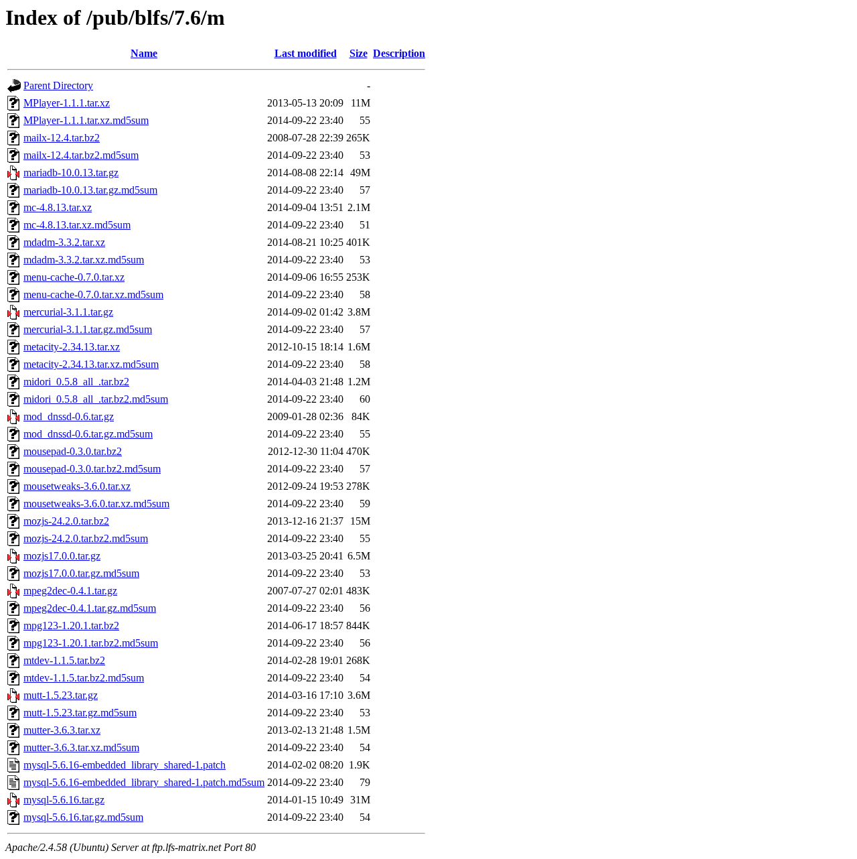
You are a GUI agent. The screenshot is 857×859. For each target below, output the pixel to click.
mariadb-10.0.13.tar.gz (71, 172)
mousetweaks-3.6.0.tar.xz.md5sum (96, 503)
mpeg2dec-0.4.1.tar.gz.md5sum (89, 608)
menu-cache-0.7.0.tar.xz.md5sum (93, 294)
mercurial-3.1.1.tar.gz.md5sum (87, 329)
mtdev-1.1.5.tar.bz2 (64, 660)
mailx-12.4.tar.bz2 (61, 137)
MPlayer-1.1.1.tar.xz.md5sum (86, 120)
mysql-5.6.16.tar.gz (63, 799)
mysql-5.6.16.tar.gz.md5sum (83, 817)
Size (358, 53)
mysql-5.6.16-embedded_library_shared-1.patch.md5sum (143, 782)
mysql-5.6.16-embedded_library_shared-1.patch (124, 765)
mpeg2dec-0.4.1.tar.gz (70, 590)
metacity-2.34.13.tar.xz (71, 346)
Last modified (306, 53)
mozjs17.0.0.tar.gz (61, 555)
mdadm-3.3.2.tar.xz (64, 242)
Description (399, 53)
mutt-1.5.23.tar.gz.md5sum (80, 712)
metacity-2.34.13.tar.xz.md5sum (91, 364)
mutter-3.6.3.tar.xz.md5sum (81, 747)
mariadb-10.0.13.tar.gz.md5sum (90, 190)
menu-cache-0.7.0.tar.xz (74, 277)
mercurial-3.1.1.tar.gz (68, 312)
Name (144, 53)
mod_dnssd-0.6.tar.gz (68, 416)
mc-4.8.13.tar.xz (57, 207)
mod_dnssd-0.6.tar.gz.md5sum (88, 434)
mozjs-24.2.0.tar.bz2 (66, 521)
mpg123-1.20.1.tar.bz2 (71, 625)
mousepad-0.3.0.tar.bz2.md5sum (92, 468)
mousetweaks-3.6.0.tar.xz (77, 486)
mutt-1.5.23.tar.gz (60, 695)
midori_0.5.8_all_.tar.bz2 (76, 381)
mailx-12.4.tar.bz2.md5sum (81, 155)
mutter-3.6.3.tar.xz (61, 730)
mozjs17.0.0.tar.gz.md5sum (81, 573)
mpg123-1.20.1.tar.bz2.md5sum (90, 643)
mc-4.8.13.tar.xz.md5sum (77, 224)
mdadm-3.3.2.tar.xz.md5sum (83, 259)
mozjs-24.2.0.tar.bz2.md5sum (85, 538)
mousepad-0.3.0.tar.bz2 (72, 451)
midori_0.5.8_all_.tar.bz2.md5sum (95, 399)
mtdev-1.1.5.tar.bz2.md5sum (83, 677)
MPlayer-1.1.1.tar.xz (66, 103)
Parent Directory (58, 85)
